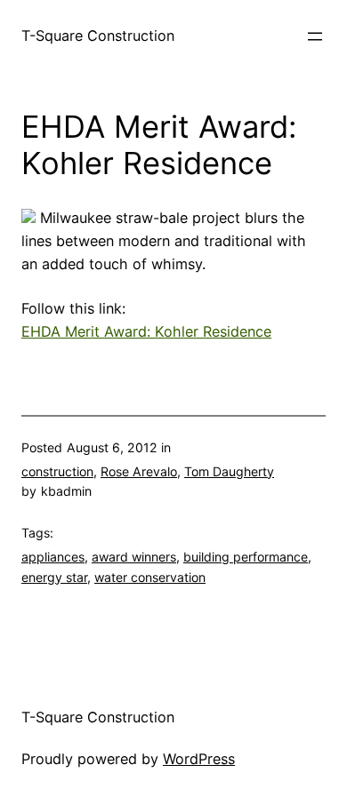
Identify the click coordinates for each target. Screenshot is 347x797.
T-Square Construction (97, 35)
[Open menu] (315, 36)
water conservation (150, 577)
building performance (245, 556)
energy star (54, 577)
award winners (134, 556)
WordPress (199, 759)
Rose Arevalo (139, 471)
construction (57, 471)
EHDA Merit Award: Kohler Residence (146, 331)
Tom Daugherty (229, 471)
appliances (53, 556)
